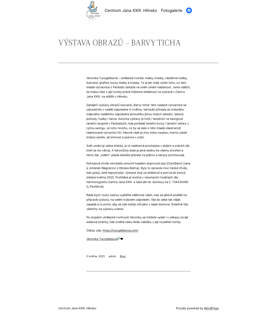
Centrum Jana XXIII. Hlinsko (131, 10)
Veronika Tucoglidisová (102, 239)
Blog (122, 256)
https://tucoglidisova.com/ (120, 230)
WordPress (211, 308)
